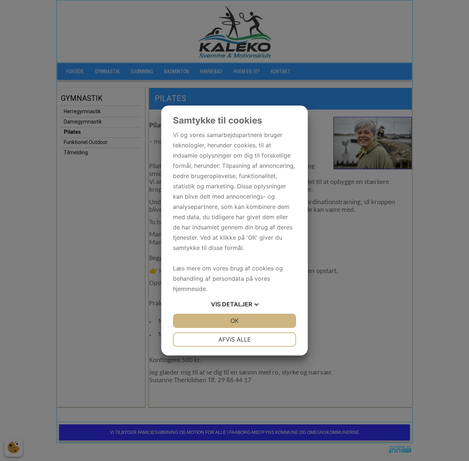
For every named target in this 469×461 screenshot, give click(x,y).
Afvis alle (234, 339)
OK (234, 320)
